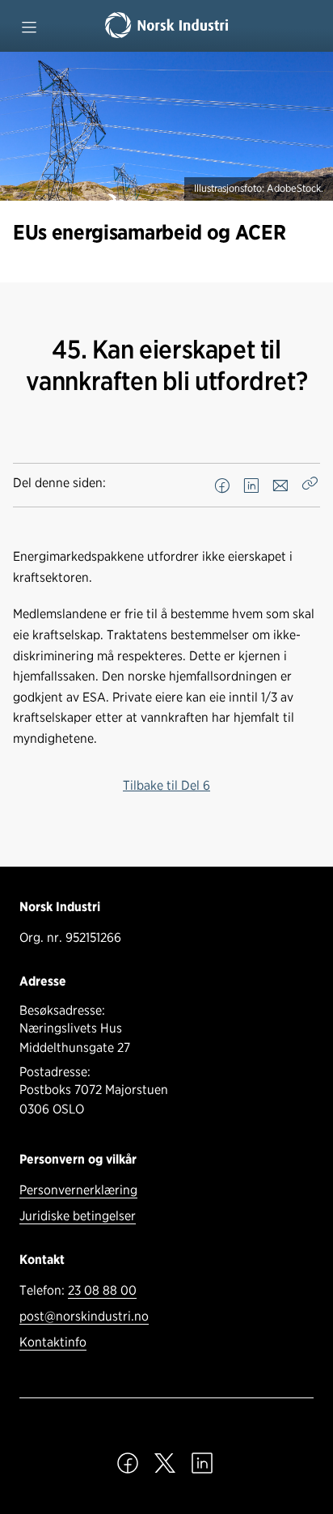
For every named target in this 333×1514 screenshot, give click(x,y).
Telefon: (78, 1290)
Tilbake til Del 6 (166, 785)
